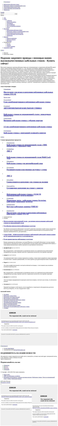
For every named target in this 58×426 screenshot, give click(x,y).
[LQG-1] (10, 149)
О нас (5, 19)
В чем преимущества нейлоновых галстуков (18, 239)
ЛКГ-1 (9, 151)
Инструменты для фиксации (11, 298)
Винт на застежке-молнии (10, 304)
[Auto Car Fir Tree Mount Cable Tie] (10, 161)
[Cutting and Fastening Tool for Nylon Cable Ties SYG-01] (7, 89)
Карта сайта (7, 374)
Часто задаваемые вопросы (14, 26)
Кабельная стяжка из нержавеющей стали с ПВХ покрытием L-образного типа (27, 145)
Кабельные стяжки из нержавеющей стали (15, 5)
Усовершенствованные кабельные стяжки (14, 299)
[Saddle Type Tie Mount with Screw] (11, 186)
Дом (5, 18)
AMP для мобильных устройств (12, 376)
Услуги (8, 43)
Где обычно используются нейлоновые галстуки (19, 226)
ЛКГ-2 (9, 176)
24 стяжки (6, 294)
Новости (6, 37)
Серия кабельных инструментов (12, 8)
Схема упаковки (11, 46)
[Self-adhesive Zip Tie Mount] (10, 180)
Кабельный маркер (16, 378)
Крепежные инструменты (10, 377)
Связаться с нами (8, 47)
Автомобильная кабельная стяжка (12, 302)
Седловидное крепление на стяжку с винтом (25, 188)
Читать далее (7, 97)
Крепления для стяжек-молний (12, 297)
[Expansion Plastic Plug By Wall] (10, 167)
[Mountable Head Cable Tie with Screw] (7, 130)
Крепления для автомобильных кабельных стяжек (16, 306)
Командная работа (11, 22)
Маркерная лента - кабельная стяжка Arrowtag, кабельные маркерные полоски (26, 201)
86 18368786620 (10, 348)
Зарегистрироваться (6, 359)
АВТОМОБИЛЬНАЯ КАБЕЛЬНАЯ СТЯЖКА (23, 108)
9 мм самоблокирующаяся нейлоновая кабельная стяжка (27, 102)
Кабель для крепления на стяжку (12, 305)
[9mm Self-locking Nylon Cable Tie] (7, 100)
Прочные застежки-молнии (11, 301)
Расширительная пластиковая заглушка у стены (27, 170)
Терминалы (7, 9)
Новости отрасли (11, 39)
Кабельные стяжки (37, 377)
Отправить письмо (5, 382)
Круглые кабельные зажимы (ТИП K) (22, 207)
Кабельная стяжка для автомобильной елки (25, 163)
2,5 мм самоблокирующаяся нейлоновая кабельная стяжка (28, 127)
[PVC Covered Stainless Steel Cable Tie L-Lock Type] (10, 142)
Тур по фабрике (11, 24)
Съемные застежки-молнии (25, 377)
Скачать (9, 45)
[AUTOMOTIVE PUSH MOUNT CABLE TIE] (7, 106)
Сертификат (10, 23)
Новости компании (12, 38)
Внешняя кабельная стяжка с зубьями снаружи (23, 120)
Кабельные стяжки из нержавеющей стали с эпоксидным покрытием (27, 115)
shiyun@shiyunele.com (19, 350)
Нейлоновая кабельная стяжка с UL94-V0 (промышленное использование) (24, 195)
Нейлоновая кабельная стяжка (11, 4)
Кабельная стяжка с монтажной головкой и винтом (25, 133)
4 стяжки (6, 308)
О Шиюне (9, 20)
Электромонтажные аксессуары (12, 7)
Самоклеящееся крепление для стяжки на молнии (27, 182)
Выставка (9, 41)
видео (8, 27)
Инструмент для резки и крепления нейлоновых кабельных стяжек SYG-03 (27, 213)
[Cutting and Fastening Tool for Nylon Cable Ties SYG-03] (10, 210)
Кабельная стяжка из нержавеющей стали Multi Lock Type (29, 158)
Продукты (6, 28)
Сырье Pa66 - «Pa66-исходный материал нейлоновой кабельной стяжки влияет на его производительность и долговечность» (30, 235)
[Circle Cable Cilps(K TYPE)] (11, 204)
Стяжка (9, 378)
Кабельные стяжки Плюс (10, 295)
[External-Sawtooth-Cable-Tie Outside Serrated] (7, 118)
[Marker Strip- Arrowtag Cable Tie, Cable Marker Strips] (10, 198)
